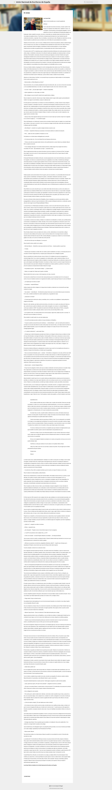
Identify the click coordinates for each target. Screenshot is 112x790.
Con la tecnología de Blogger (57, 785)
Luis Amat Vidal (27, 776)
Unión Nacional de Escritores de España (33, 2)
